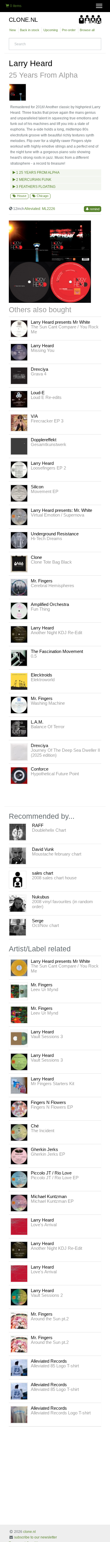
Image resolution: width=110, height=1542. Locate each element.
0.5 (34, 656)
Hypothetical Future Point (55, 773)
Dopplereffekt (43, 439)
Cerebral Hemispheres (52, 585)
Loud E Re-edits (46, 397)
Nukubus (40, 896)
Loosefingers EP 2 (48, 467)
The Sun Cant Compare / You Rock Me (65, 329)
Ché (35, 1125)
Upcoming (50, 30)
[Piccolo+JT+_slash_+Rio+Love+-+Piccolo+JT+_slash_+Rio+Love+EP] (19, 1179)
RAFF (37, 825)
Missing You (42, 350)
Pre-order (69, 30)
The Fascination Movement (57, 651)
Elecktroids (41, 674)
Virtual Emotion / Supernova (57, 514)
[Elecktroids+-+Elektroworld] (19, 681)
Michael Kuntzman (49, 1196)
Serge (37, 920)
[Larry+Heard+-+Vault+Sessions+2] (19, 1297)
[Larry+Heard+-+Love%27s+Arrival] (19, 1226)
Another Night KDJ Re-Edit (56, 632)
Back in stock (29, 30)
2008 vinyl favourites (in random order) (62, 904)
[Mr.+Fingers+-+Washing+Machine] (19, 705)
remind (94, 209)
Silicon (37, 486)
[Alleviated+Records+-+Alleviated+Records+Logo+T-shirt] (19, 1414)
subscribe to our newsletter (35, 1537)
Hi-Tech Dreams (46, 538)
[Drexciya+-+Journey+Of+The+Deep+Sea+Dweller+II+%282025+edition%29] (19, 752)
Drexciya (39, 369)
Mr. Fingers (42, 580)
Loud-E (38, 392)
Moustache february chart (56, 853)
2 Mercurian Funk (33, 180)
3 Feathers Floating (35, 187)
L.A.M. (37, 721)
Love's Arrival (44, 1224)
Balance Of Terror (48, 726)
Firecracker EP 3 (47, 420)
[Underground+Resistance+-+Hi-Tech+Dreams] (19, 540)
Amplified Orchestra (50, 604)
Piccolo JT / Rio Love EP (55, 1177)
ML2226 (48, 209)
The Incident (42, 1130)
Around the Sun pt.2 (50, 1318)
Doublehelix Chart (49, 830)
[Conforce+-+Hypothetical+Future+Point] (19, 775)
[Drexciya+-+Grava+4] (19, 375)
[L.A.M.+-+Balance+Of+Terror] (19, 728)
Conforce (39, 768)
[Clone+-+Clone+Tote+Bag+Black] (19, 564)
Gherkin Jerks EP (48, 1154)
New (12, 30)
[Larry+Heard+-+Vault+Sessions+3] (19, 1038)
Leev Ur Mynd (44, 989)
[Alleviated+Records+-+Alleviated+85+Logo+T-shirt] (19, 1367)
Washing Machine (48, 703)
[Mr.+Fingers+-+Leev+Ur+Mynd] (19, 991)
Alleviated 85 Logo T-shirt (55, 1365)
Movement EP (44, 491)
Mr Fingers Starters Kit (52, 1083)
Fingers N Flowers (48, 1102)
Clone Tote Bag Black (51, 561)
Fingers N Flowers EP (52, 1107)
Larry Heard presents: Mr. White (61, 510)
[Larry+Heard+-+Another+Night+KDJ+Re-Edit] (19, 634)
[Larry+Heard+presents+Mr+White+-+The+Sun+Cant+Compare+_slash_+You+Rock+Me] (19, 328)
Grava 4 (38, 373)
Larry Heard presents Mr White (60, 322)
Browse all (87, 30)
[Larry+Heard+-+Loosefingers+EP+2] (19, 469)
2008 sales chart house (54, 877)
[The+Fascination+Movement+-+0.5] (19, 658)
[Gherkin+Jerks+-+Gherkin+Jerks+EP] (19, 1156)
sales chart (42, 873)
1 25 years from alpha (37, 173)
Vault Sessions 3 (47, 1036)
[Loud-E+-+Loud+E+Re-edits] (19, 399)
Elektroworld (43, 679)
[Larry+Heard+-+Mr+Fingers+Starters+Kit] (19, 1085)
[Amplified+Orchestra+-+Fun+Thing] (19, 611)
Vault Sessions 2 (47, 1295)
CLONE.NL (23, 19)
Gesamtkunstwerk (48, 444)
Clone (36, 557)
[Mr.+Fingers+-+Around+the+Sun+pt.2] (19, 1320)
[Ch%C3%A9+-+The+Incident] (19, 1132)
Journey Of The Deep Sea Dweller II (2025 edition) (65, 753)
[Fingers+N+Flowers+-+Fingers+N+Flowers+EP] (19, 1109)
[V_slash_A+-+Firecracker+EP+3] (19, 422)
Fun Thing (40, 609)
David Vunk (43, 849)
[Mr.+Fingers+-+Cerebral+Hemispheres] (19, 587)
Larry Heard (31, 63)
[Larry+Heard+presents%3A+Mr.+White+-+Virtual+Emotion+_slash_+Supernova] (19, 516)
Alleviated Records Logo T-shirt (61, 1412)
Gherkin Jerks (44, 1149)
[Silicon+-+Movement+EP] (19, 493)
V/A (34, 416)
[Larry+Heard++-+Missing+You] (19, 352)
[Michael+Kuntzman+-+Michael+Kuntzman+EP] (19, 1203)
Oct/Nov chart (45, 925)
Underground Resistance (55, 533)
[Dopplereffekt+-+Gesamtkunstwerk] (19, 446)
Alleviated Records (49, 1361)
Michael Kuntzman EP (52, 1201)
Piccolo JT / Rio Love (51, 1172)
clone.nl (29, 1532)
